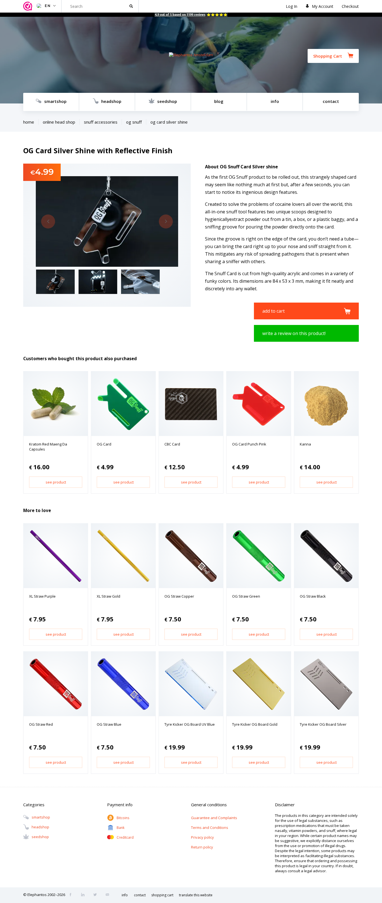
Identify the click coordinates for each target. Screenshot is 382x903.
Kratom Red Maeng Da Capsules (48, 447)
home (28, 122)
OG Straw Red (41, 724)
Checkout (350, 6)
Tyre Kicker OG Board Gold (254, 724)
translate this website (196, 895)
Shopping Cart (327, 56)
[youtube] (109, 895)
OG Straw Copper (179, 596)
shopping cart (162, 895)
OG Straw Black (313, 596)
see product (56, 482)
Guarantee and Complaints (214, 817)
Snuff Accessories (100, 122)
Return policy (202, 847)
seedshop (167, 101)
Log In (291, 6)
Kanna (305, 444)
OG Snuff (134, 122)
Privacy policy (202, 837)
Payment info (120, 804)
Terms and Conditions (209, 827)
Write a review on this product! (294, 333)
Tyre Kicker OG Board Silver (323, 724)
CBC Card (172, 444)
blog (218, 101)
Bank (120, 827)
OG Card (104, 444)
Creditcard (125, 837)
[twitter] (96, 895)
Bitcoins (123, 817)
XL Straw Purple (42, 596)
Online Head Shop (59, 122)
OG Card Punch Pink (249, 444)
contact (331, 101)
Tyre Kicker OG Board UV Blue (189, 724)
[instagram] (84, 895)
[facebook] (72, 895)
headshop (111, 101)
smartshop (55, 101)
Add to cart (273, 311)
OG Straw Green (246, 596)
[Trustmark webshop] (28, 6)
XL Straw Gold (108, 596)
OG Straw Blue (109, 724)
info (275, 101)
